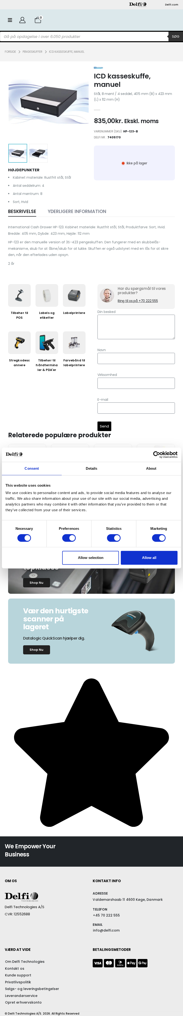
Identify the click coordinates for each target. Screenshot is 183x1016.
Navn (101, 350)
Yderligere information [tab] (77, 211)
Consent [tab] (32, 468)
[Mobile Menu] (10, 20)
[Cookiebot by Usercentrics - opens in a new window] (157, 454)
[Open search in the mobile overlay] (91, 36)
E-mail (102, 399)
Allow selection (90, 558)
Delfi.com (171, 4)
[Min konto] (22, 20)
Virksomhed (107, 374)
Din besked (106, 311)
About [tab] (151, 468)
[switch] (69, 538)
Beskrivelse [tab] (22, 211)
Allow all (149, 558)
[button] (20, 101)
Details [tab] (91, 468)
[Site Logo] (137, 4)
